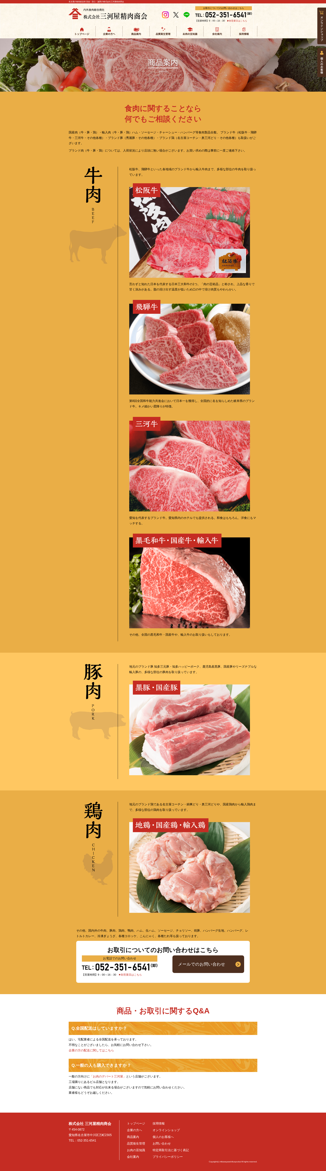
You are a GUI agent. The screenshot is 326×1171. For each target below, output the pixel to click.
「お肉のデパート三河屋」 (108, 1076)
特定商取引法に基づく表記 (171, 1150)
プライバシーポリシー (168, 1156)
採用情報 (159, 1123)
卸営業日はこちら (238, 21)
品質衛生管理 (136, 1143)
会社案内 (133, 1156)
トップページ (136, 1123)
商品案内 (133, 1136)
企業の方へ (134, 1130)
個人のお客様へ (163, 1136)
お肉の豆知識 (136, 1150)
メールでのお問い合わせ (201, 964)
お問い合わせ (162, 1143)
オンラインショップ (166, 1130)
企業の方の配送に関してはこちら (91, 1050)
